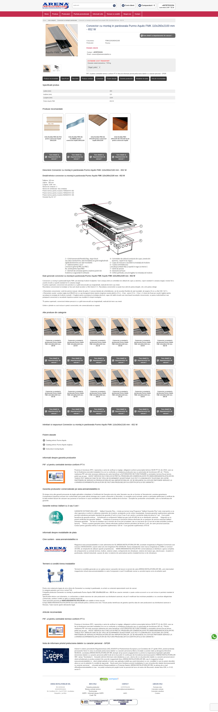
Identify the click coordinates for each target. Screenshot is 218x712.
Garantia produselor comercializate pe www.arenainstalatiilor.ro (71, 489)
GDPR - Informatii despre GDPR (92, 693)
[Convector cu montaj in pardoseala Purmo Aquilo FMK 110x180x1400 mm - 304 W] (120, 326)
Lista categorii (52, 20)
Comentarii (99, 78)
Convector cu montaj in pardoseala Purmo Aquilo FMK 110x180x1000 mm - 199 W (53, 343)
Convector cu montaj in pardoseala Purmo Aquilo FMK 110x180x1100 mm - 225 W (75, 343)
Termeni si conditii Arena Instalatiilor (59, 564)
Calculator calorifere (157, 691)
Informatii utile (98, 14)
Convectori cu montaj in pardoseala (67, 20)
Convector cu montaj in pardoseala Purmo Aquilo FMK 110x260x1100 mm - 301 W (120, 394)
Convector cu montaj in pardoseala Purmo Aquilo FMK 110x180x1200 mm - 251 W (98, 343)
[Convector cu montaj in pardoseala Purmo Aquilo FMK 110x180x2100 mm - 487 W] (75, 377)
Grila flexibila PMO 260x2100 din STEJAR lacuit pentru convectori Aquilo (120, 138)
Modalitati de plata (142, 78)
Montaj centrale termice (93, 689)
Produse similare (87, 78)
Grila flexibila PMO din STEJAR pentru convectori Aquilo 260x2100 (98, 138)
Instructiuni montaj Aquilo (55, 449)
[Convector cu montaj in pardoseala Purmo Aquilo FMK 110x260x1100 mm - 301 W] (120, 377)
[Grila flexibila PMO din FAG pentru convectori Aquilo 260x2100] (53, 123)
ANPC (125, 693)
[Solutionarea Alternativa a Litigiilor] (94, 704)
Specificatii (65, 78)
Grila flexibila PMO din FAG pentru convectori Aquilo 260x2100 (53, 138)
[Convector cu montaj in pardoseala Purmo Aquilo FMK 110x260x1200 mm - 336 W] (142, 377)
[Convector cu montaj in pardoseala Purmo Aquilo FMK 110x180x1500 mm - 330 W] (142, 326)
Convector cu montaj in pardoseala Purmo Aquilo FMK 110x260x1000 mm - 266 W (98, 394)
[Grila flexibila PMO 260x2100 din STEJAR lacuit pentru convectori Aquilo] (120, 123)
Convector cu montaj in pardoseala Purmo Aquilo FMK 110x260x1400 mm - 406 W (165, 394)
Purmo (107, 43)
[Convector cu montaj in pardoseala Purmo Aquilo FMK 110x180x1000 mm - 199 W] (53, 326)
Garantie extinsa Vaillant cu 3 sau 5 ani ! (61, 506)
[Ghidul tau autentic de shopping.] (114, 680)
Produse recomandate (51, 78)
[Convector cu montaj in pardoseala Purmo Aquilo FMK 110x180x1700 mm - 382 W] (165, 326)
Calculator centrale (157, 689)
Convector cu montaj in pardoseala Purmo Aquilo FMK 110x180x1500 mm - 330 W (142, 343)
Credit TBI (92, 695)
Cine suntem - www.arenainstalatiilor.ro (60, 539)
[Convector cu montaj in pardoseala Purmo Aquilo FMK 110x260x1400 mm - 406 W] (165, 377)
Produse (55, 14)
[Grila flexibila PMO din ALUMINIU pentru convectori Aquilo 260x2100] (75, 123)
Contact (137, 14)
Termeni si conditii (113, 14)
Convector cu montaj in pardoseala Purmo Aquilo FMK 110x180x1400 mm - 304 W (120, 343)
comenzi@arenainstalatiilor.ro (101, 54)
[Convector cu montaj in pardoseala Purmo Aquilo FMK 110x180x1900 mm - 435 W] (53, 377)
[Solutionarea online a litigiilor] (123, 704)
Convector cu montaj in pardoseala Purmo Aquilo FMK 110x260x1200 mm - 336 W (142, 394)
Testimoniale (93, 691)
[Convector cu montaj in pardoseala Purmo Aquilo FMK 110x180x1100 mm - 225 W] (75, 326)
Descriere (75, 78)
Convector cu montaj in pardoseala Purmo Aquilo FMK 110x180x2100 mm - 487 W (75, 394)
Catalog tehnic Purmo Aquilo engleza (59, 445)
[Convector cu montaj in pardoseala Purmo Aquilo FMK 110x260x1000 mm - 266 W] (98, 377)
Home (47, 14)
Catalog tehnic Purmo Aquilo (56, 440)
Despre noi (127, 14)
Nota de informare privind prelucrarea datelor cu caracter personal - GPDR (142, 73)
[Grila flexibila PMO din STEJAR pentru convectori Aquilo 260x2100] (98, 123)
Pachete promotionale (81, 14)
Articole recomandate (159, 78)
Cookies (157, 693)
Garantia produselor (126, 78)
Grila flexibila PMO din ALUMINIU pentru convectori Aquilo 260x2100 (75, 138)
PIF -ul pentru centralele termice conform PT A (101, 73)
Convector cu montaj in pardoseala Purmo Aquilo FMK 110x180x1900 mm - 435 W (53, 394)
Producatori (66, 14)
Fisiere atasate (111, 78)
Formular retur (157, 687)
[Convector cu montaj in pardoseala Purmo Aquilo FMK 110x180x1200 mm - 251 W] (98, 326)
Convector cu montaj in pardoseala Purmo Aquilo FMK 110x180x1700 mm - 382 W (165, 343)
